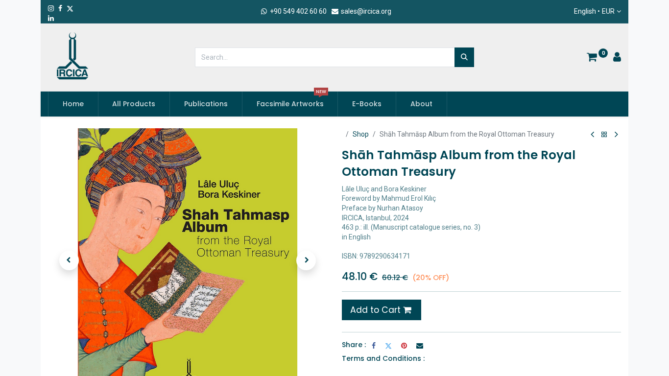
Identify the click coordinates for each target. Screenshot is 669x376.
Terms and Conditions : (383, 358)
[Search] (464, 57)
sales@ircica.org (365, 11)
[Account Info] (617, 58)
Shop (361, 134)
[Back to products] (604, 135)
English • (594, 11)
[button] (69, 260)
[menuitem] (73, 104)
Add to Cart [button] (376, 310)
